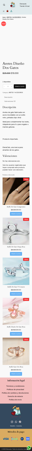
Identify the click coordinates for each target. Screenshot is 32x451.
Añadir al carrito (19, 86)
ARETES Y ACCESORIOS (14, 17)
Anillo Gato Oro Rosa (16, 367)
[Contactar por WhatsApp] (29, 448)
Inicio (4, 17)
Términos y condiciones (15, 386)
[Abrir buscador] (4, 5)
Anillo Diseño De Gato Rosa (16, 327)
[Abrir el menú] (4, 11)
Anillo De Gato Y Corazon (16, 287)
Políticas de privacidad (15, 389)
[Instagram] (12, 422)
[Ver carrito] (7, 11)
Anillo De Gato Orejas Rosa (16, 247)
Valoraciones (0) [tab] (10, 101)
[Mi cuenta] (11, 11)
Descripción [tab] (8, 97)
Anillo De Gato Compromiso (16, 207)
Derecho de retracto (15, 396)
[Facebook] (20, 422)
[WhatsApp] (16, 422)
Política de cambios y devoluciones (15, 393)
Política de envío (15, 400)
